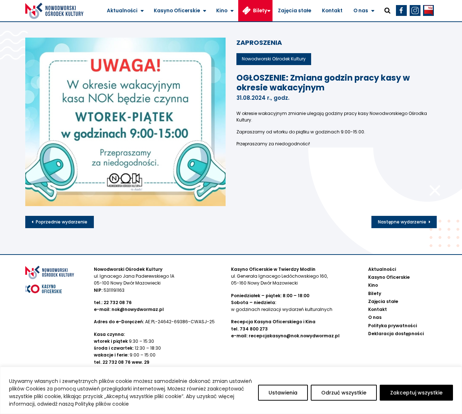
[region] (231, 390)
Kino (221, 10)
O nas (360, 10)
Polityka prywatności (392, 326)
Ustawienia (283, 392)
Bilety (260, 10)
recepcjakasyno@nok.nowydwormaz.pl (294, 336)
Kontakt (332, 10)
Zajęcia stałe (294, 10)
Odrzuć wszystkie (343, 392)
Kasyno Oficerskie (177, 10)
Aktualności (122, 10)
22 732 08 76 (118, 302)
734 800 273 (254, 329)
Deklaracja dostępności (396, 333)
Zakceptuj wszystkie (416, 392)
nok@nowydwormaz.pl (138, 309)
